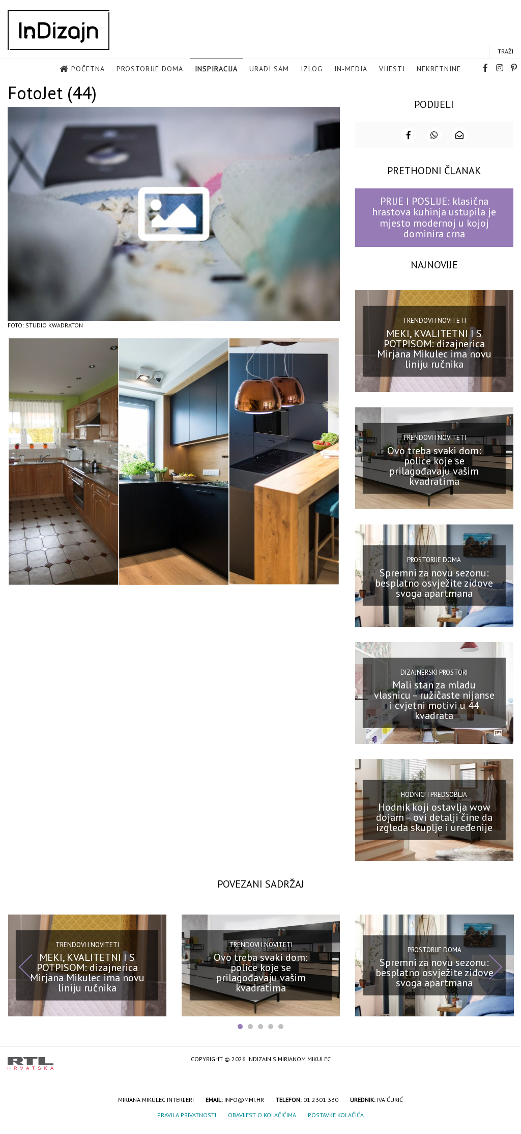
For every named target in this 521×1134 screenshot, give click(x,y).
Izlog (312, 68)
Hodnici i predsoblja (434, 794)
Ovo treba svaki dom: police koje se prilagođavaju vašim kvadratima (434, 466)
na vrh (503, 1060)
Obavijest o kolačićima (262, 1115)
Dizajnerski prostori (434, 672)
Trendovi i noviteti (434, 320)
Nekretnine (439, 68)
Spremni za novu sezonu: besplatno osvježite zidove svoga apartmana (434, 583)
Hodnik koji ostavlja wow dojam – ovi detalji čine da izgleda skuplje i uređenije (434, 817)
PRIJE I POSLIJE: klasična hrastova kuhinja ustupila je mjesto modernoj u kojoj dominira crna (434, 217)
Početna (88, 68)
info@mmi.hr (244, 1099)
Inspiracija (216, 68)
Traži (505, 51)
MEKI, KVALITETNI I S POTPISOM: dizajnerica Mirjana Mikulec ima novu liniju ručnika (434, 348)
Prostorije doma (150, 68)
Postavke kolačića (336, 1115)
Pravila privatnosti (186, 1115)
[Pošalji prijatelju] (459, 135)
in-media (350, 68)
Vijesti (392, 68)
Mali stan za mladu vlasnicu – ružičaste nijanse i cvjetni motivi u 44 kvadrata (434, 700)
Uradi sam (269, 68)
